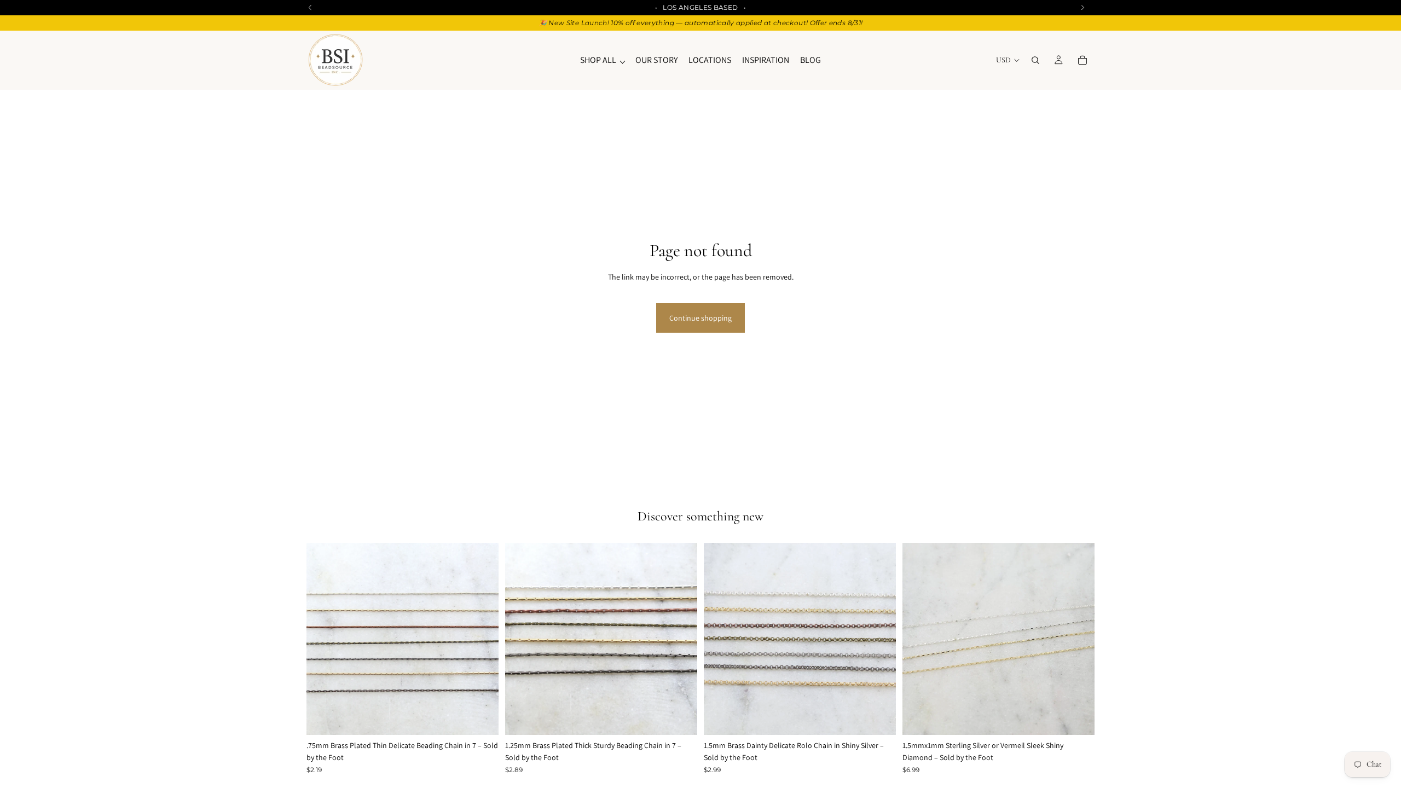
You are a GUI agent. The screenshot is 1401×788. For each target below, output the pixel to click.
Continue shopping (700, 318)
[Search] (1035, 60)
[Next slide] (482, 639)
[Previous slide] (322, 639)
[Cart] (1082, 60)
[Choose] (481, 718)
